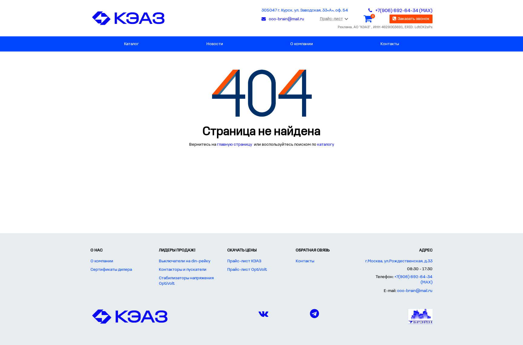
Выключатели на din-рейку (184, 261)
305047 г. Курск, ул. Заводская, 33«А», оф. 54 (305, 10)
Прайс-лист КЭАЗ (244, 261)
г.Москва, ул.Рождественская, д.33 (399, 261)
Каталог (131, 44)
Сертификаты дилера (111, 269)
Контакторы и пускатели (182, 269)
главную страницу (235, 144)
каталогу (325, 144)
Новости (214, 44)
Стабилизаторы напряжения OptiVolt (186, 281)
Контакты (389, 44)
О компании (301, 44)
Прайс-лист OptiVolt (247, 269)
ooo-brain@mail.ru (415, 291)
